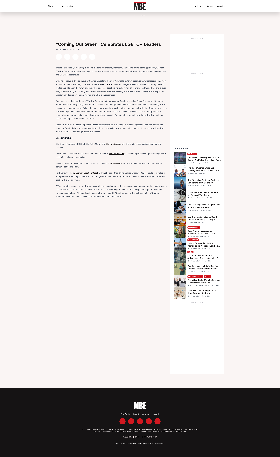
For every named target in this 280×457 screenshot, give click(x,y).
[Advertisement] (197, 54)
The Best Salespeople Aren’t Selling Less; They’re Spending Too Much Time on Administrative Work (203, 258)
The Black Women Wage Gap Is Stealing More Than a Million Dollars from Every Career (203, 170)
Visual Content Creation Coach (84, 173)
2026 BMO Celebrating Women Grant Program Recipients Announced (201, 293)
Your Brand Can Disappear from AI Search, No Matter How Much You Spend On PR (203, 160)
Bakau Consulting (117, 153)
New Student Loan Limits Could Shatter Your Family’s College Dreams (202, 219)
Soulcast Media (115, 163)
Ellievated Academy (115, 144)
